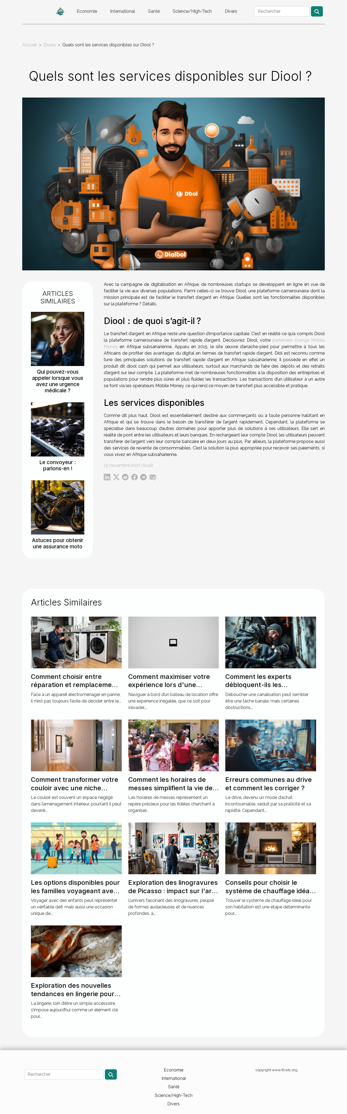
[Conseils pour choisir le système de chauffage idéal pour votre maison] (270, 848)
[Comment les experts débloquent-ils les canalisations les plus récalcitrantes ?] (270, 642)
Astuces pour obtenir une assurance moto (57, 543)
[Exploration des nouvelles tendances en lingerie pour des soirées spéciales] (76, 951)
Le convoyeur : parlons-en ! (57, 465)
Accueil (29, 44)
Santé (154, 11)
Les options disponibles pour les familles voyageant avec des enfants (75, 891)
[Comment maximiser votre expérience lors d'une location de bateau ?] (173, 642)
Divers (231, 11)
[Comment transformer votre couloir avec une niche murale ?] (76, 745)
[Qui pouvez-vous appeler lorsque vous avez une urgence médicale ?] (57, 338)
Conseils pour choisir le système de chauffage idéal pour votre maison (268, 891)
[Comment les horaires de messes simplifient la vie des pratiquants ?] (173, 745)
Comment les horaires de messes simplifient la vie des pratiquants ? (172, 788)
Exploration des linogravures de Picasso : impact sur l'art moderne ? (173, 891)
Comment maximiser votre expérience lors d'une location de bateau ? (169, 685)
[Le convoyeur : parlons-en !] (57, 429)
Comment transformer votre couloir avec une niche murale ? (74, 788)
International (122, 11)
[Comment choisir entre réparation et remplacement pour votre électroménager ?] (76, 642)
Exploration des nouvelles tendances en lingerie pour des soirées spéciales (72, 994)
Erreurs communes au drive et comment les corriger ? (268, 784)
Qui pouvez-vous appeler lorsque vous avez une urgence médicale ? (57, 381)
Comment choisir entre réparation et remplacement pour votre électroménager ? (75, 685)
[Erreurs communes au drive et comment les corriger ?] (270, 745)
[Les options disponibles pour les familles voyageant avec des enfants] (76, 848)
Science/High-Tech (192, 11)
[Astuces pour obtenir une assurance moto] (57, 507)
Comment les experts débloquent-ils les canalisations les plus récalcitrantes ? (258, 689)
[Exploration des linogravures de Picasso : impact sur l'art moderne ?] (173, 848)
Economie (87, 11)
